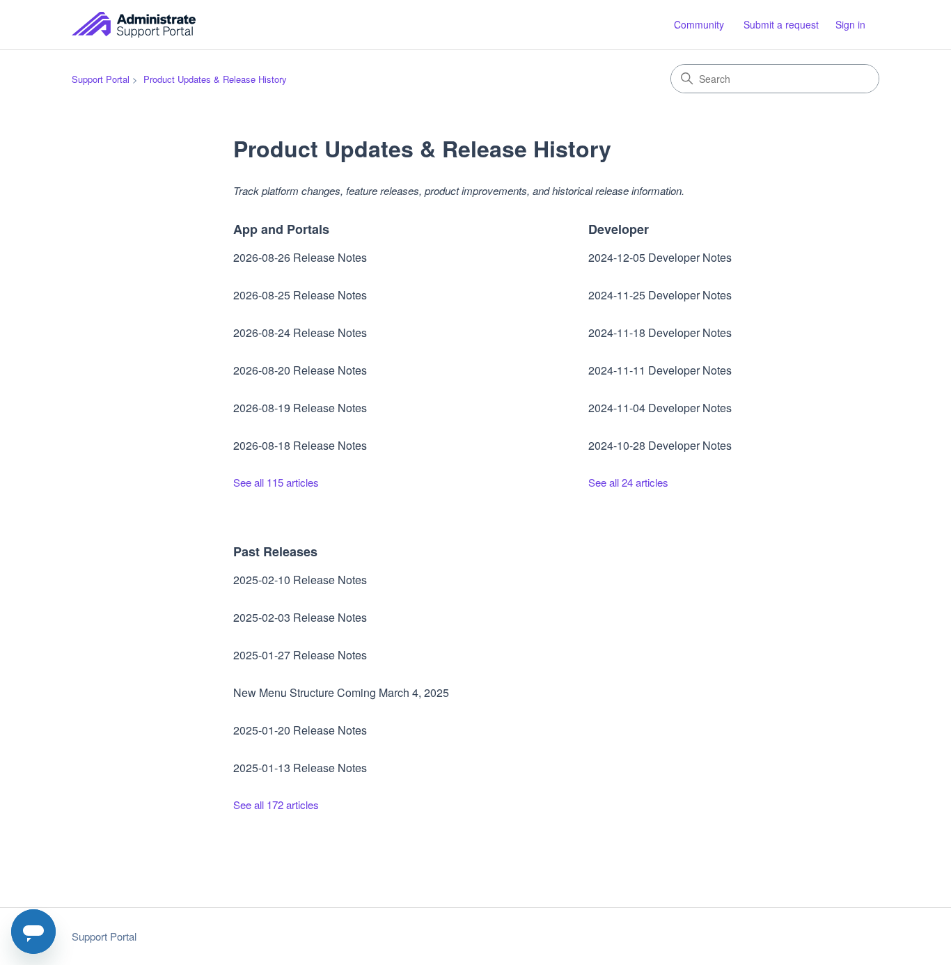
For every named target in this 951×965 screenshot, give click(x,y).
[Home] (134, 25)
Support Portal (100, 79)
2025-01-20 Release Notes (300, 730)
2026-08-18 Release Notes (300, 445)
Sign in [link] (850, 24)
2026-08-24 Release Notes (300, 332)
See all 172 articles (276, 804)
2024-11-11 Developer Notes (660, 370)
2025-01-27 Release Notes (300, 655)
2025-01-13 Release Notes (300, 768)
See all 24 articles (628, 482)
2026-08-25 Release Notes (300, 295)
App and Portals (281, 229)
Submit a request (781, 24)
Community (699, 24)
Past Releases (275, 551)
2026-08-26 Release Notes (300, 257)
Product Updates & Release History (215, 79)
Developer (618, 229)
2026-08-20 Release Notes (300, 370)
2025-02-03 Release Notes (300, 617)
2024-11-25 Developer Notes (660, 295)
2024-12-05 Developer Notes (660, 257)
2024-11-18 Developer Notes (660, 332)
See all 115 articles (276, 482)
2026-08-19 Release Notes (300, 408)
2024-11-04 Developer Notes (660, 408)
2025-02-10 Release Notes (300, 580)
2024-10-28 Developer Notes (660, 445)
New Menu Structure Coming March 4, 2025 (341, 692)
